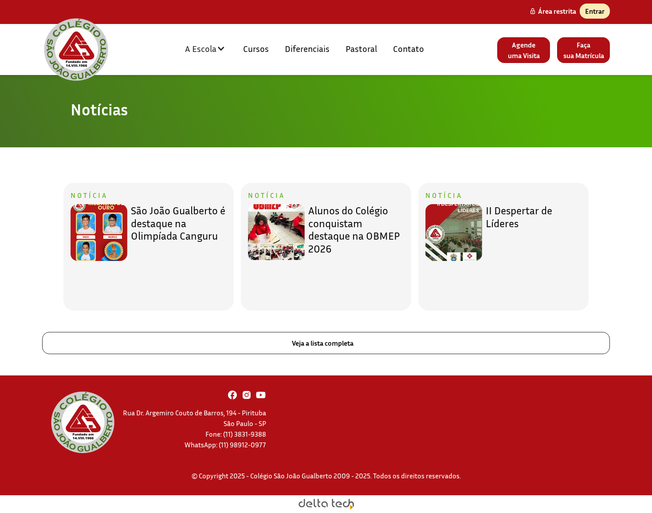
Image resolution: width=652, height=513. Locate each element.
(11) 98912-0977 (242, 444)
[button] (205, 48)
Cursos (256, 48)
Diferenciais (307, 48)
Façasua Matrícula (583, 50)
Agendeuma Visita (524, 50)
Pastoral (361, 48)
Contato (408, 48)
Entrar (595, 11)
